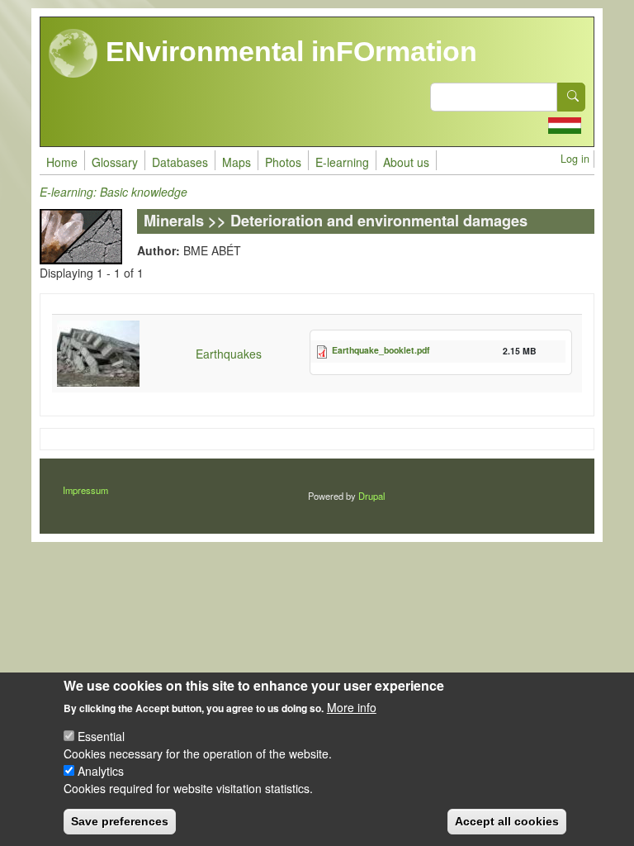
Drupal (371, 495)
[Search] (571, 97)
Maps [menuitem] (236, 162)
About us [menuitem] (406, 162)
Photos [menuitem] (283, 162)
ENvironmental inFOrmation (287, 51)
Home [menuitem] (62, 162)
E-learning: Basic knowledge (113, 191)
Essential (101, 736)
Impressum (85, 490)
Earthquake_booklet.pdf (381, 350)
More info (351, 707)
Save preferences (119, 821)
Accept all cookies (507, 821)
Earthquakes (229, 353)
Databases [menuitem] (180, 162)
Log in (575, 158)
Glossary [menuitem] (115, 162)
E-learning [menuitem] (342, 162)
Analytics (101, 771)
